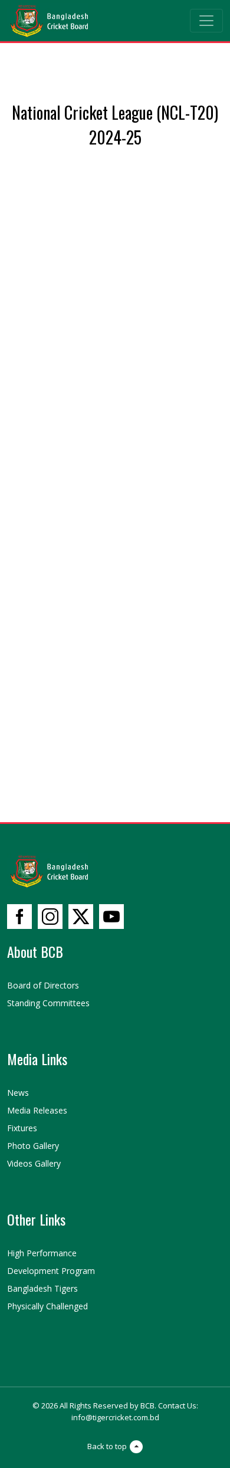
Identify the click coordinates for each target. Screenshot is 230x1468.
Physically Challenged (47, 1306)
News (18, 1092)
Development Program (51, 1270)
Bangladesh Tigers (42, 1288)
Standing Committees (48, 1003)
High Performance (42, 1253)
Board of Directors (43, 985)
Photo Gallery (33, 1145)
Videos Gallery (34, 1163)
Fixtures (22, 1128)
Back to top (107, 1446)
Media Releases (37, 1110)
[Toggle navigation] (206, 20)
